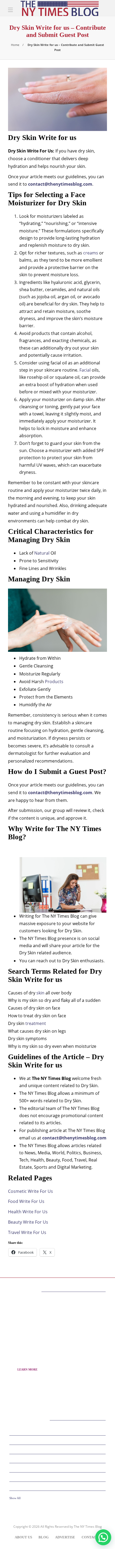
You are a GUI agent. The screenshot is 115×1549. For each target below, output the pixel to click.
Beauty (58, 1430)
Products (54, 681)
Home (15, 45)
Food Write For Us (26, 1201)
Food (58, 1467)
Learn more (27, 1369)
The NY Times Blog (88, 1526)
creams (90, 253)
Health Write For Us (28, 1212)
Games (58, 1476)
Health (58, 1486)
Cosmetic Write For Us (30, 1191)
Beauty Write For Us (28, 1222)
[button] (103, 1537)
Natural (41, 553)
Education (58, 1449)
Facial (85, 370)
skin (40, 993)
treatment (35, 1023)
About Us (23, 1537)
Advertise (65, 1537)
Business (58, 1440)
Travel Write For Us (27, 1232)
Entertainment (58, 1458)
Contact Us (92, 1537)
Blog (44, 1537)
